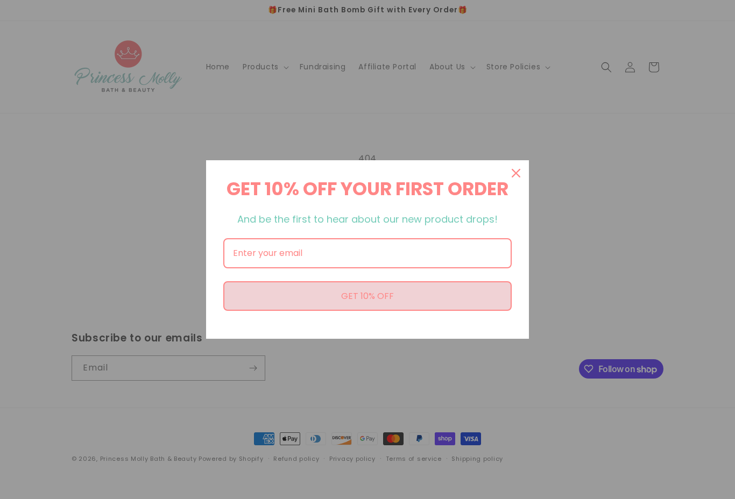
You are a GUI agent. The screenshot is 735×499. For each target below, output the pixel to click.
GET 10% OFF (367, 296)
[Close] (516, 173)
